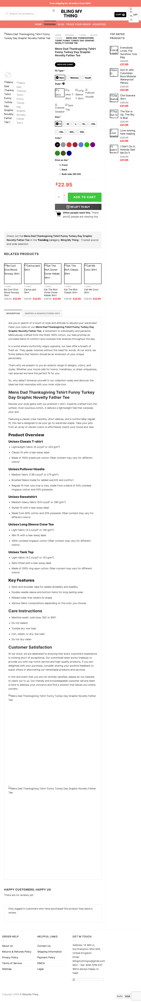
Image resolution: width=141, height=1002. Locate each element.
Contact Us (44, 945)
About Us (7, 945)
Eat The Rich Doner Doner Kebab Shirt (51, 292)
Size (58, 117)
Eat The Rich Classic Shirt (71, 291)
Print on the (62, 160)
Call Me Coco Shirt (91, 291)
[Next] (46, 55)
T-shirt (82, 35)
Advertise (99, 24)
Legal (40, 969)
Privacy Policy (10, 957)
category (48, 240)
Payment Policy (46, 957)
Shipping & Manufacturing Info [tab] (42, 313)
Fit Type (60, 70)
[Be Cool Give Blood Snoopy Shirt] (12, 274)
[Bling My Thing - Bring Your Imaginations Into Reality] (70, 13)
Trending (50, 24)
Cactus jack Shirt (30, 291)
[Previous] (8, 55)
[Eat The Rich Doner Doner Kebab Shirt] (52, 274)
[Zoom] (8, 75)
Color (58, 138)
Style (59, 83)
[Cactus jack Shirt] (32, 274)
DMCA (41, 963)
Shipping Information (49, 951)
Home (38, 24)
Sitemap (7, 969)
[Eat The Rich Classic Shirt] (72, 274)
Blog (61, 24)
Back (64, 169)
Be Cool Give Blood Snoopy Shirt (11, 292)
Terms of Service (12, 963)
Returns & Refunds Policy (16, 951)
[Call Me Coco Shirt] (92, 274)
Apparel (69, 35)
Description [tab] (13, 313)
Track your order (78, 24)
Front (65, 165)
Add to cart (84, 197)
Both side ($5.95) (71, 174)
